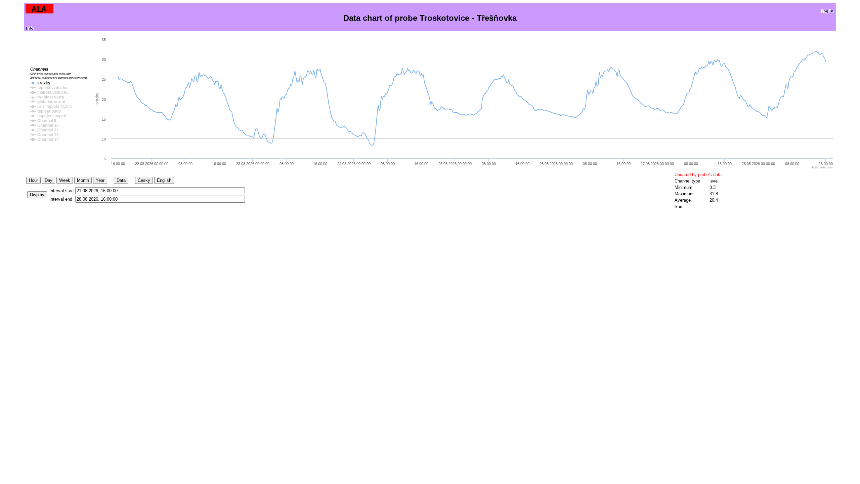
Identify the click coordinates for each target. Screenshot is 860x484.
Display (37, 194)
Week (64, 180)
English (164, 180)
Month (83, 180)
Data (121, 180)
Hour (33, 180)
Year (100, 180)
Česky (144, 180)
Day (48, 180)
